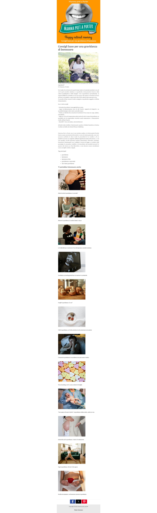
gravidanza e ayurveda (68, 161)
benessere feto (66, 159)
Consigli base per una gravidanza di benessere (78, 41)
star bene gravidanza (68, 163)
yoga (93, 113)
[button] (72, 502)
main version (78, 510)
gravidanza (65, 155)
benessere (65, 157)
